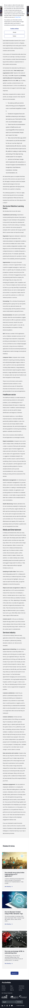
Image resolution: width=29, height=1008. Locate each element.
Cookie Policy (18, 17)
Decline (14, 36)
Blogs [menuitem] (11, 986)
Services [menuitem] (3, 986)
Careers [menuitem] (11, 988)
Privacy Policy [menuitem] (21, 988)
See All (14, 973)
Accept (14, 32)
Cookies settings (14, 28)
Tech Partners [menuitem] (21, 986)
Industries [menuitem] (4, 988)
